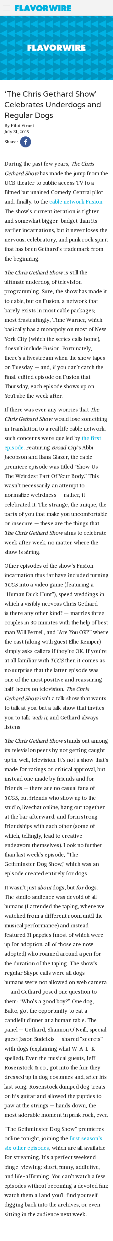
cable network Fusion (75, 201)
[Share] (25, 142)
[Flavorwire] (43, 8)
